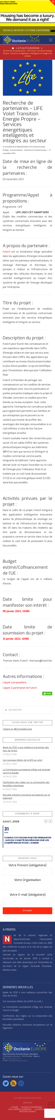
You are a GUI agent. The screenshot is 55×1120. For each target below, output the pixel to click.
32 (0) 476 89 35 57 (13, 1058)
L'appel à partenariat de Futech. (20, 687)
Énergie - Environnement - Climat (16, 150)
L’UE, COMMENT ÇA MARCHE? (20, 1109)
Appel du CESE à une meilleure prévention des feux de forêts (26, 749)
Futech (6, 251)
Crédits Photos (27, 1102)
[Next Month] (50, 821)
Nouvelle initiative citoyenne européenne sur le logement (26, 797)
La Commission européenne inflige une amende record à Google (26, 771)
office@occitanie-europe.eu (17, 1061)
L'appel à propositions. (15, 682)
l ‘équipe (14, 1107)
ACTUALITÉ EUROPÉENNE (31, 1107)
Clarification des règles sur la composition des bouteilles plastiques (26, 784)
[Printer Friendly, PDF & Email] (47, 693)
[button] (50, 40)
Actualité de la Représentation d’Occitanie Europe (25, 147)
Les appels (39, 1109)
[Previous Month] (46, 821)
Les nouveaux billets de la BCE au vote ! (23, 760)
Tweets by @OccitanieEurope (17, 729)
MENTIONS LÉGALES (27, 1111)
